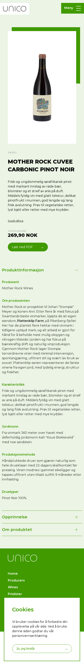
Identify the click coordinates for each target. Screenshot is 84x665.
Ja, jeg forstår (42, 648)
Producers (16, 580)
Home (13, 573)
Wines (13, 587)
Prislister (15, 594)
